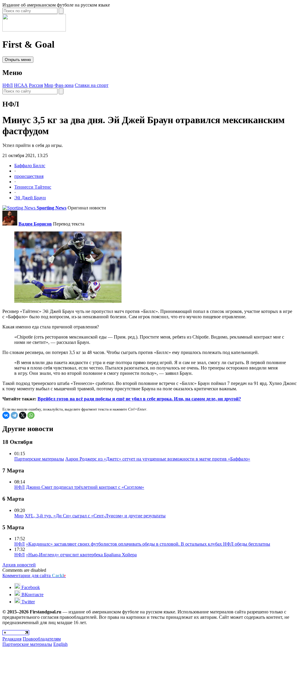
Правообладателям (42, 638)
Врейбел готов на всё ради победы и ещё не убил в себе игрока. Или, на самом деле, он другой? (139, 398)
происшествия (28, 176)
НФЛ (7, 85)
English (60, 644)
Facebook (30, 587)
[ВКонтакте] (6, 415)
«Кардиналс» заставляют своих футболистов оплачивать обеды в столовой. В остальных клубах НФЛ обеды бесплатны (148, 543)
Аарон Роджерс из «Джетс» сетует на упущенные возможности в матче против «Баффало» (157, 458)
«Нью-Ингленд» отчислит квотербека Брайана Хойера (81, 554)
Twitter (27, 601)
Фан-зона (64, 85)
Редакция (11, 638)
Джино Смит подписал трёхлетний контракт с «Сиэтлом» (85, 487)
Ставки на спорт (91, 85)
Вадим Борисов (35, 223)
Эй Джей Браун (30, 197)
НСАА (21, 85)
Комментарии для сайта (34, 575)
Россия (36, 85)
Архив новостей (19, 564)
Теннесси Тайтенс (32, 186)
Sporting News (51, 207)
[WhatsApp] (31, 415)
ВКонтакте (31, 594)
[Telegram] (14, 415)
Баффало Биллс (29, 165)
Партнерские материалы (39, 458)
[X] (22, 415)
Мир (48, 85)
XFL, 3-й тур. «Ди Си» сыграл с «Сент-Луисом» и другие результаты (95, 515)
